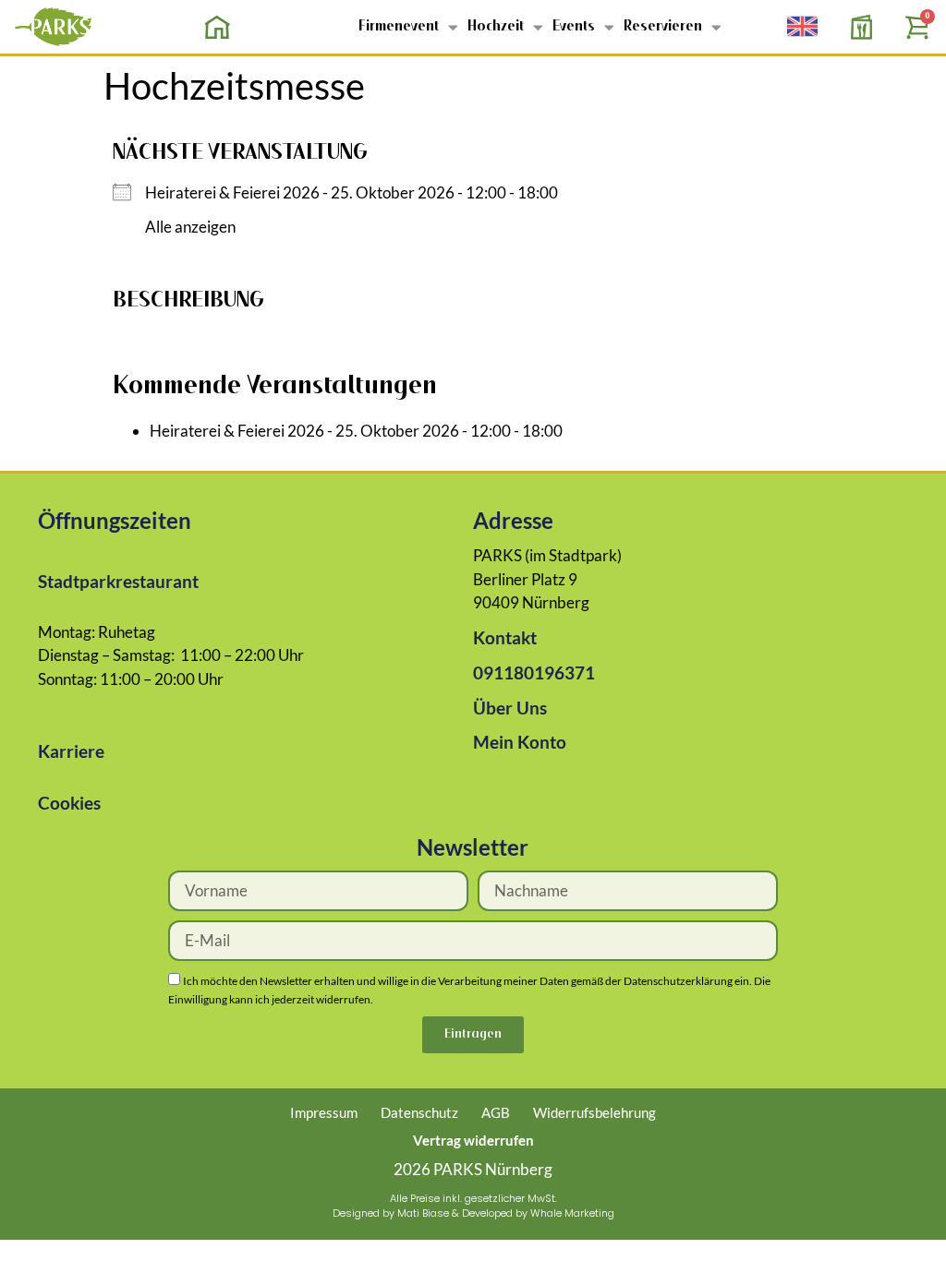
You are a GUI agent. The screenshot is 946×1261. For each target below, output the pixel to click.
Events (573, 26)
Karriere (71, 751)
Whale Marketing (572, 1213)
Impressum (324, 1112)
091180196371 (534, 672)
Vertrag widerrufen (473, 1140)
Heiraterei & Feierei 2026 (232, 192)
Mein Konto (519, 741)
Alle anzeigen (190, 226)
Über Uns (510, 707)
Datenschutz (419, 1112)
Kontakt (505, 637)
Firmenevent (398, 26)
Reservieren (663, 26)
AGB (495, 1112)
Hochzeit (495, 26)
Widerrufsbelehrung (594, 1112)
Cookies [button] (69, 802)
